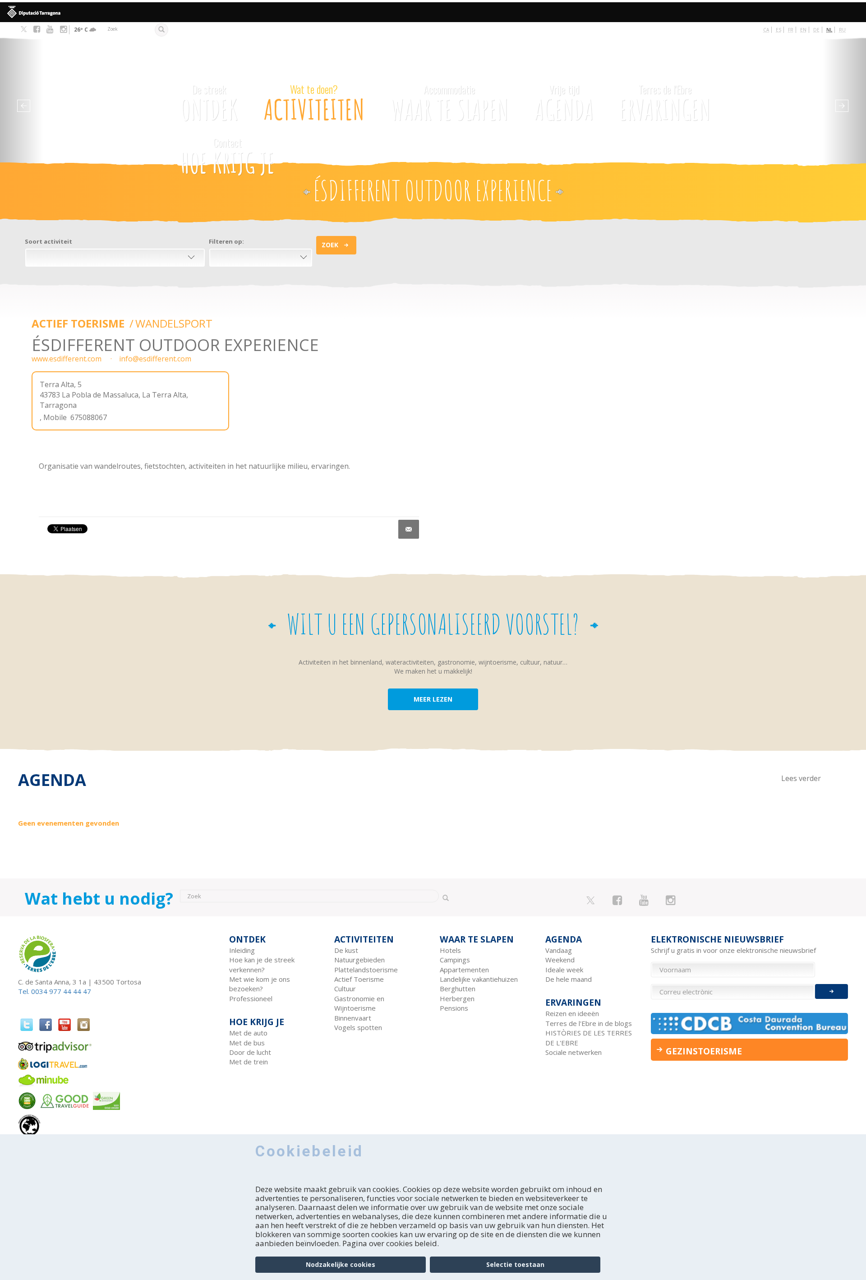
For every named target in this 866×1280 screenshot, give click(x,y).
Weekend (560, 959)
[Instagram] (63, 29)
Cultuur (345, 988)
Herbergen (457, 998)
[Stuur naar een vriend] (408, 529)
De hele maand (568, 979)
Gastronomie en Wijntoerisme (359, 1003)
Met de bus (247, 1042)
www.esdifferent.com (66, 359)
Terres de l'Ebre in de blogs (588, 1023)
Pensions (454, 1007)
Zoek (330, 244)
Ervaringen (664, 104)
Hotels (450, 950)
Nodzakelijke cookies (340, 1264)
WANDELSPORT (173, 323)
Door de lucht (250, 1052)
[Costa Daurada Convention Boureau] (749, 1023)
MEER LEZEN (433, 699)
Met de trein (248, 1061)
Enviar (831, 991)
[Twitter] (23, 30)
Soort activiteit (48, 241)
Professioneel (250, 998)
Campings (455, 959)
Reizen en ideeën (572, 1013)
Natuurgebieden (359, 959)
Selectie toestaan (515, 1264)
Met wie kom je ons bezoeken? (259, 984)
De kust (346, 950)
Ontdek (209, 104)
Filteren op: (226, 241)
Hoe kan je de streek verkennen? (262, 964)
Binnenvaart (352, 1017)
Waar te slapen (449, 104)
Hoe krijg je (227, 157)
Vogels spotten (358, 1027)
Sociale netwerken (573, 1052)
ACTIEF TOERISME (79, 323)
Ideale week (564, 969)
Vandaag (558, 950)
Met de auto (248, 1032)
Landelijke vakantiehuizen (479, 979)
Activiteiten (314, 104)
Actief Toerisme (359, 979)
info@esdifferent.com (155, 359)
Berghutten (457, 988)
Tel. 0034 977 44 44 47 (54, 991)
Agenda (564, 104)
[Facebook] (36, 29)
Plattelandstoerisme (366, 969)
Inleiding (242, 950)
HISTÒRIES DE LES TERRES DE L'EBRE (588, 1037)
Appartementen (464, 969)
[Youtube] (49, 29)
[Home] (101, 90)
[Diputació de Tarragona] (433, 12)
